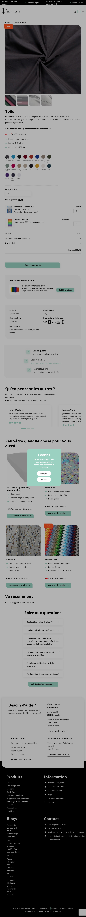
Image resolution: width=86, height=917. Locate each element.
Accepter (44, 473)
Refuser (44, 479)
